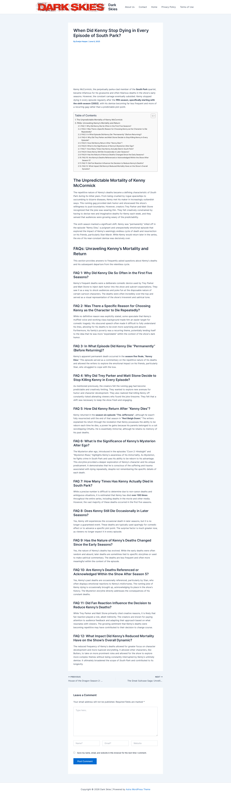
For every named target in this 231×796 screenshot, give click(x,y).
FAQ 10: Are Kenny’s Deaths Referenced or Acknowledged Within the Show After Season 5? (115, 158)
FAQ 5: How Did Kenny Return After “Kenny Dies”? (101, 143)
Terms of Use (187, 7)
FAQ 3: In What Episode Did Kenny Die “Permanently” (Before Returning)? (111, 134)
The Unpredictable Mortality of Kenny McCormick (99, 120)
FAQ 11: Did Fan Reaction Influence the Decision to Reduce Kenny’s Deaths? (113, 163)
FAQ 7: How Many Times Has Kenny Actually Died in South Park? (107, 149)
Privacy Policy (168, 7)
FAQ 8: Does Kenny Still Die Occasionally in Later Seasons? (105, 152)
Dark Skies (112, 7)
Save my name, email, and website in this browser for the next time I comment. (112, 753)
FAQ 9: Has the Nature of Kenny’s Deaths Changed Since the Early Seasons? (112, 155)
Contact (143, 7)
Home (154, 7)
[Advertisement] (115, 65)
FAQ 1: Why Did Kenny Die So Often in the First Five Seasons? (106, 126)
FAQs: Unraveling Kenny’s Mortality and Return (98, 123)
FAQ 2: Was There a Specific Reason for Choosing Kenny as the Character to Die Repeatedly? (114, 130)
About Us (129, 7)
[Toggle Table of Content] (152, 116)
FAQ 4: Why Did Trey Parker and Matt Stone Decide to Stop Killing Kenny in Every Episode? (115, 138)
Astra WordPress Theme (138, 789)
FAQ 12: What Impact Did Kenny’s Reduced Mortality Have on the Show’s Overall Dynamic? (115, 167)
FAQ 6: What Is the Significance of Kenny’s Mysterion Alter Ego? (107, 146)
